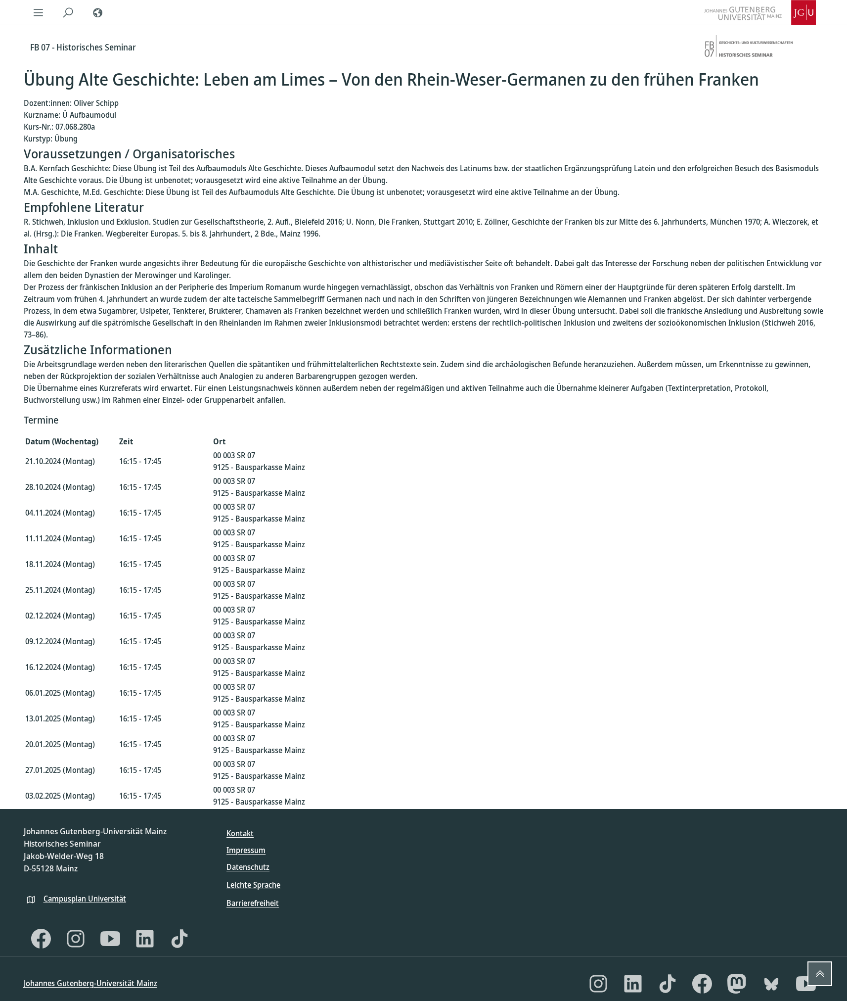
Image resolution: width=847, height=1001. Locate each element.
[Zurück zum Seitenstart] (819, 973)
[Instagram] (76, 939)
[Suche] (68, 12)
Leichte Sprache (253, 884)
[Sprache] (98, 12)
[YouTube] (110, 939)
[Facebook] (41, 939)
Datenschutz (247, 866)
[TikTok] (179, 939)
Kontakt (240, 833)
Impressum (246, 850)
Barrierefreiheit (252, 903)
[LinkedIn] (145, 939)
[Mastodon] (737, 984)
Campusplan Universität (85, 898)
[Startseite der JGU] (760, 12)
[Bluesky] (771, 984)
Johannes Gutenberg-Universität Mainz (90, 983)
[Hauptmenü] (38, 12)
